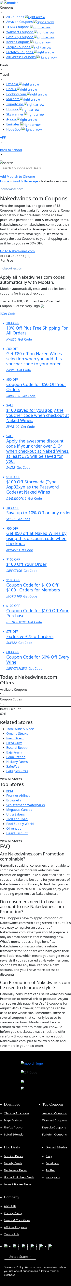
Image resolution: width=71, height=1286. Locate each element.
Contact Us (11, 1234)
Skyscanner (15, 114)
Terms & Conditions (17, 1220)
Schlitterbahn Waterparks (25, 805)
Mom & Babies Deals (18, 1184)
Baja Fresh (14, 752)
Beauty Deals (13, 1163)
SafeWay (12, 766)
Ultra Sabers (15, 814)
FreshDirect (15, 738)
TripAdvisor (15, 104)
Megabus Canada (19, 809)
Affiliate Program (15, 1227)
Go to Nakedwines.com (17, 251)
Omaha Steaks (17, 733)
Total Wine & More (20, 729)
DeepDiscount (17, 833)
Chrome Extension (16, 1113)
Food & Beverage (25, 181)
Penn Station (15, 757)
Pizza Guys (14, 743)
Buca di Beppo (17, 747)
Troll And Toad (17, 819)
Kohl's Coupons (18, 42)
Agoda (11, 119)
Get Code (8, 314)
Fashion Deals (13, 1156)
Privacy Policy (13, 1213)
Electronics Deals (15, 1170)
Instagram (53, 1177)
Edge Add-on (13, 1120)
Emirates (13, 124)
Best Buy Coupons (20, 37)
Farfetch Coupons (20, 52)
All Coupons (15, 17)
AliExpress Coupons (21, 57)
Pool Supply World (20, 824)
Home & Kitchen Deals (19, 1177)
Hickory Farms (17, 762)
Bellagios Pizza (17, 771)
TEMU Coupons (18, 27)
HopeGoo (13, 129)
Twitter (50, 1170)
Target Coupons (18, 47)
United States (18, 1256)
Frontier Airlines (18, 795)
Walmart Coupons (20, 32)
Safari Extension (14, 1134)
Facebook (52, 1163)
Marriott (13, 99)
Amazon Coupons (20, 22)
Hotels (11, 89)
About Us (10, 1206)
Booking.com (16, 94)
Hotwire (12, 109)
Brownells (13, 800)
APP (3, 137)
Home (5, 181)
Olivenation (14, 828)
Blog (49, 1156)
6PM (9, 791)
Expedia (12, 84)
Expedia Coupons (54, 1127)
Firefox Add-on (14, 1127)
